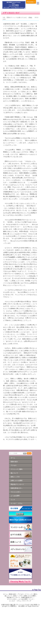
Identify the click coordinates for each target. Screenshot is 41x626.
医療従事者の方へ (27, 597)
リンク (31, 599)
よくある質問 (23, 599)
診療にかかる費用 (30, 596)
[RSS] (29, 453)
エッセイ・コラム (15, 601)
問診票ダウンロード (13, 597)
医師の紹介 (12, 594)
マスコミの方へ (12, 599)
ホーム (5, 594)
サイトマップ (26, 601)
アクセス (21, 594)
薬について (8, 596)
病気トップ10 (17, 596)
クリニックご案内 (31, 594)
